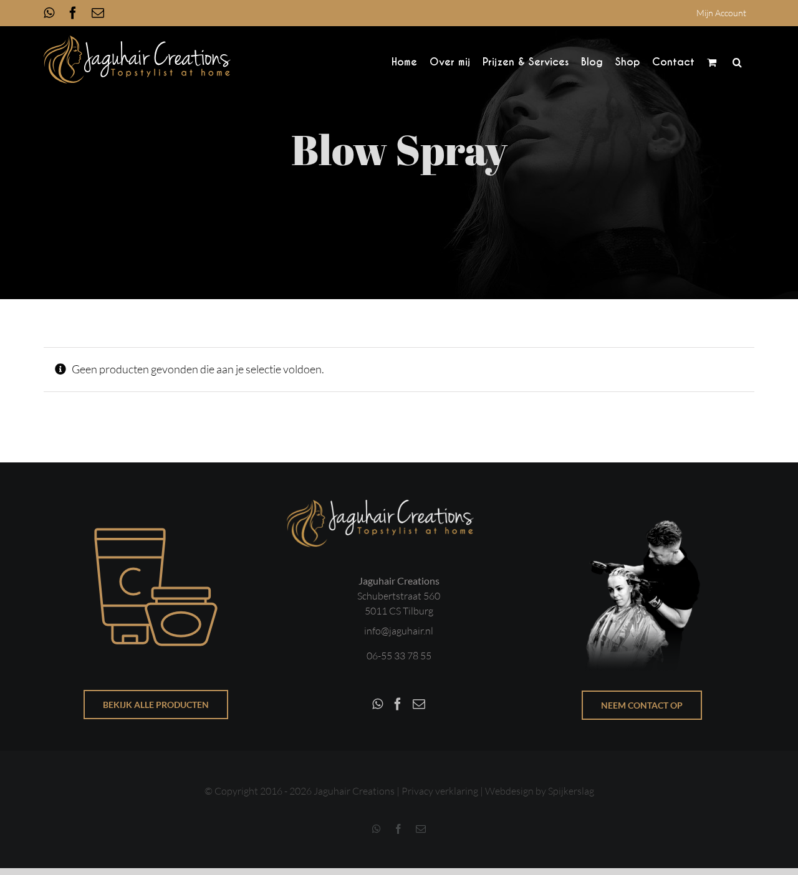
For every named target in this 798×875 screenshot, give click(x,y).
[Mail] (419, 704)
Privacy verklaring (439, 791)
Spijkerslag (571, 791)
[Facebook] (398, 704)
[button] (737, 62)
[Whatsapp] (377, 704)
